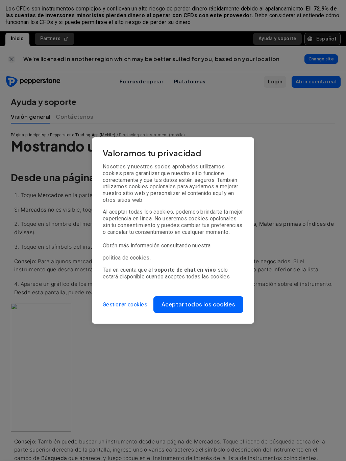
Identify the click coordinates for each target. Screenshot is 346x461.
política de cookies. (127, 257)
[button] (198, 304)
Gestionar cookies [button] (125, 304)
